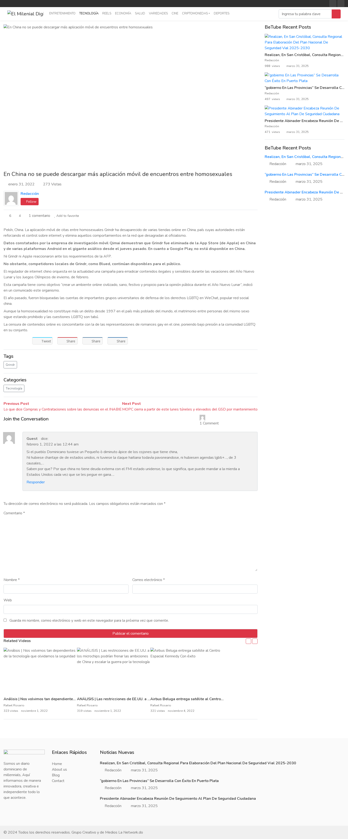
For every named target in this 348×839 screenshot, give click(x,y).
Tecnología (88, 13)
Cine (175, 13)
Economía (123, 13)
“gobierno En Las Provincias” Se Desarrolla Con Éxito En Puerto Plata (159, 780)
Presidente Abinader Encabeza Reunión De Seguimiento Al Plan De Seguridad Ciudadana (178, 798)
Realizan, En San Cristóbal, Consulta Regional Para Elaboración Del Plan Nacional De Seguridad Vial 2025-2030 (198, 763)
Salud (140, 13)
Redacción (30, 193)
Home (57, 763)
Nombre (12, 579)
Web (8, 600)
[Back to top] (13, 811)
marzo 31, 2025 (309, 163)
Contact (58, 780)
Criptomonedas (195, 13)
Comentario (14, 513)
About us (59, 769)
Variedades (158, 13)
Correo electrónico (148, 579)
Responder (36, 482)
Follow (30, 201)
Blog (56, 775)
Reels (106, 13)
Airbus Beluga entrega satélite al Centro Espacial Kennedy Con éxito (210, 699)
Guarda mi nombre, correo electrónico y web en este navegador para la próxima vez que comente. (89, 620)
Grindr (10, 365)
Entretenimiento (62, 13)
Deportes (221, 13)
